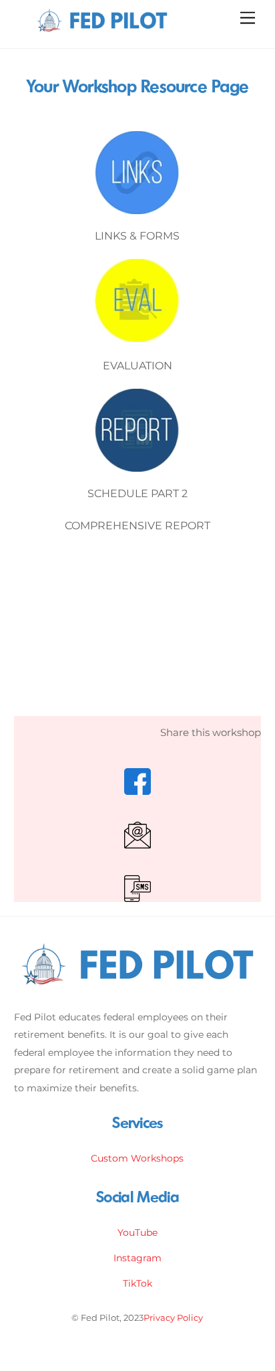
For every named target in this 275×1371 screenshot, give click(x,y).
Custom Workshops (137, 1158)
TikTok (137, 1283)
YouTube (137, 1232)
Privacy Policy (173, 1317)
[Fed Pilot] (102, 31)
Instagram (137, 1258)
